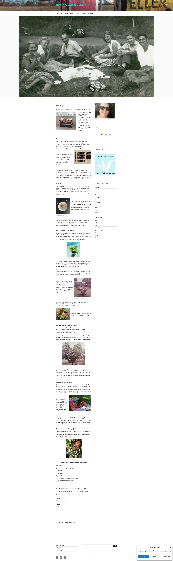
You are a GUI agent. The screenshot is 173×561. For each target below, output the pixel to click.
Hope (96, 210)
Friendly (97, 194)
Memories (80, 518)
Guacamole (80, 521)
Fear (96, 192)
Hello (96, 205)
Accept (143, 556)
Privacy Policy (157, 558)
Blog (71, 13)
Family (60, 518)
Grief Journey (98, 199)
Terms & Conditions (60, 545)
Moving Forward (98, 230)
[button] (170, 547)
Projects (86, 518)
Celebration (97, 187)
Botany (60, 521)
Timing (96, 237)
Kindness (97, 215)
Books (77, 13)
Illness (96, 212)
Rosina (67, 103)
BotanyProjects (68, 521)
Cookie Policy (152, 558)
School (60, 519)
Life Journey (73, 518)
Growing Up (65, 518)
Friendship (97, 197)
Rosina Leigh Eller (71, 4)
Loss (96, 222)
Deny (154, 556)
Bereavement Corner (88, 13)
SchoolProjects (70, 522)
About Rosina (64, 13)
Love (96, 225)
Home (57, 13)
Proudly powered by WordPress (96, 557)
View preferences (166, 556)
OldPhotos (61, 522)
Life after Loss (98, 217)
